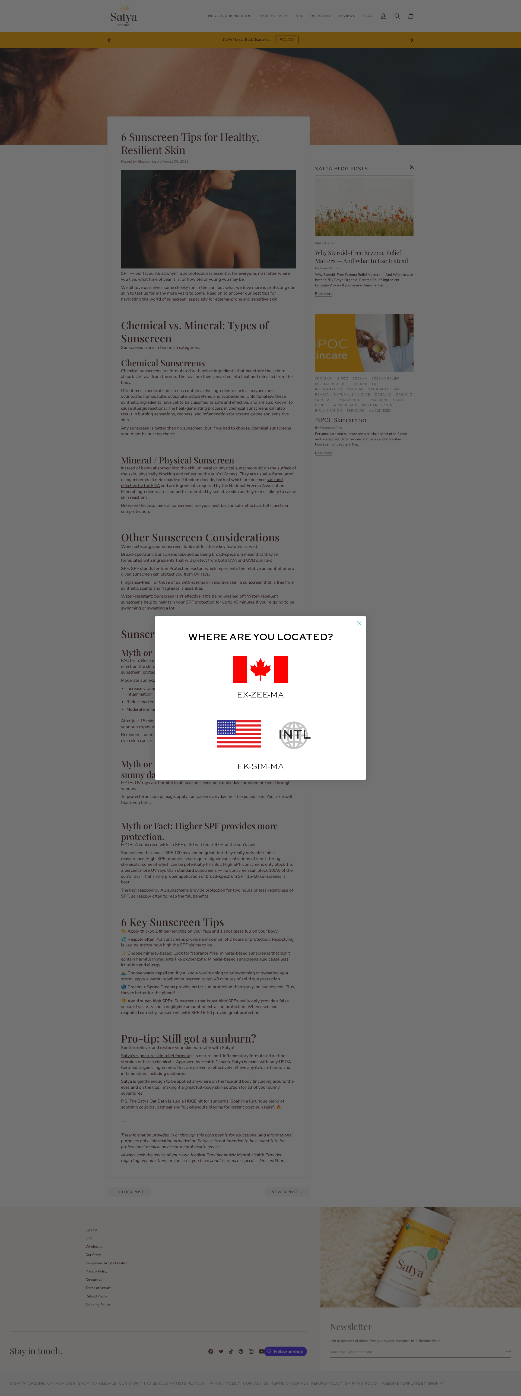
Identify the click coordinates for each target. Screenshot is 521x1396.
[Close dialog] (359, 623)
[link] (240, 735)
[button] (260, 669)
